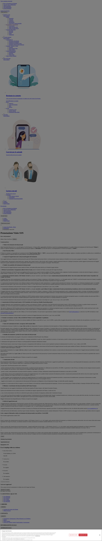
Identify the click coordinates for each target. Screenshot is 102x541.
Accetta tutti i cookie (83, 534)
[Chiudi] (99, 535)
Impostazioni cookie (73, 534)
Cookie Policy (37, 535)
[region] (51, 535)
